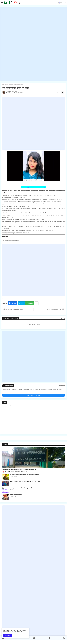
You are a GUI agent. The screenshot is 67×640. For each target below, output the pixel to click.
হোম (3, 84)
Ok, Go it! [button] (7, 635)
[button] (65, 2)
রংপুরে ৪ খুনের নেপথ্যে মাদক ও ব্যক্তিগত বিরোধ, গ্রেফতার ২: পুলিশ (21, 488)
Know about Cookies (16, 632)
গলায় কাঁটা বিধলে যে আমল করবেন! (16, 494)
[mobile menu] (2, 2)
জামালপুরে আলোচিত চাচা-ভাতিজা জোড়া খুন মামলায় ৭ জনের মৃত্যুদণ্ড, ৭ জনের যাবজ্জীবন (25, 481)
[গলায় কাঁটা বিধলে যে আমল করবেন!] (5, 497)
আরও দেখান (62, 318)
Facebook (13, 303)
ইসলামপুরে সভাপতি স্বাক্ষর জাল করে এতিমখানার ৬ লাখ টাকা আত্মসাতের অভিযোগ (19, 469)
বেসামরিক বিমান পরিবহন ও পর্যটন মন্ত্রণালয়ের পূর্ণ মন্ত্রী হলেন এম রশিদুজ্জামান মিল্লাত (24, 474)
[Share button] (36, 303)
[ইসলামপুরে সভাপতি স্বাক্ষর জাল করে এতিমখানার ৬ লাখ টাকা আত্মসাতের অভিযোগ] (33, 457)
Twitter (22, 303)
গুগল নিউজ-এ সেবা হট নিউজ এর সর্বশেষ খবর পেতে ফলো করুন (33, 187)
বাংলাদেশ (6, 84)
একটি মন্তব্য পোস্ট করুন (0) (33, 395)
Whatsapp (30, 303)
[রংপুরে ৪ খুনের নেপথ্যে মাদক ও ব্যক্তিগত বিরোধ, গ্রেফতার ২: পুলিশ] (5, 490)
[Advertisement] (33, 43)
